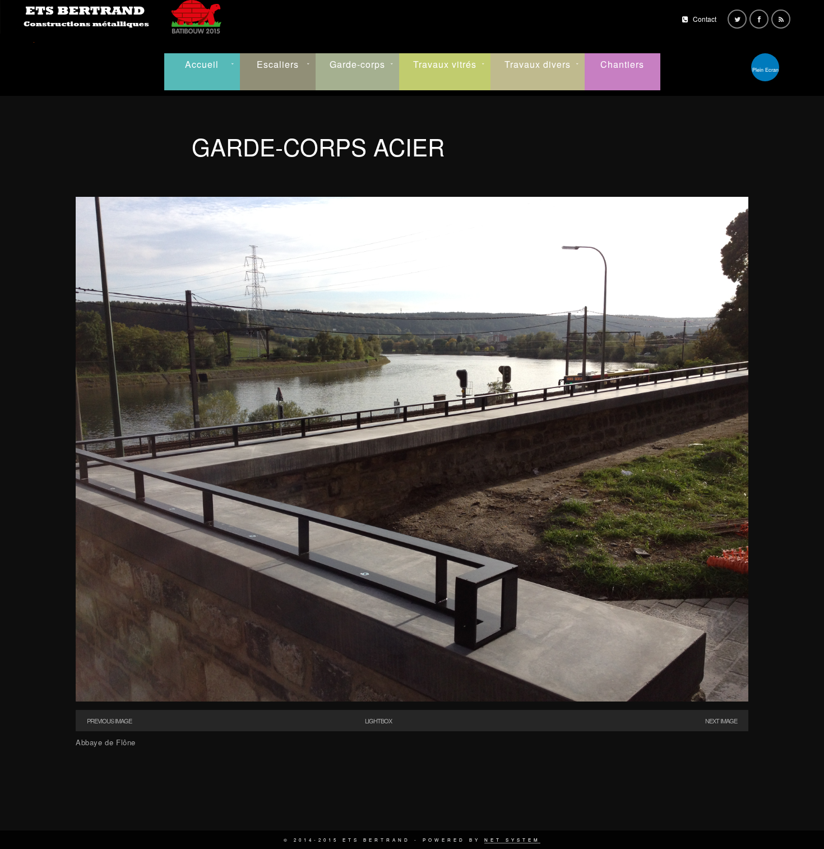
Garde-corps (357, 64)
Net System (512, 840)
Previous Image (109, 720)
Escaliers (278, 64)
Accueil (202, 64)
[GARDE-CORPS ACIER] (412, 698)
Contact (704, 19)
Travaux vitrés (444, 64)
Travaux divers (537, 64)
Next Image (721, 720)
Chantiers (622, 64)
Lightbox (378, 720)
